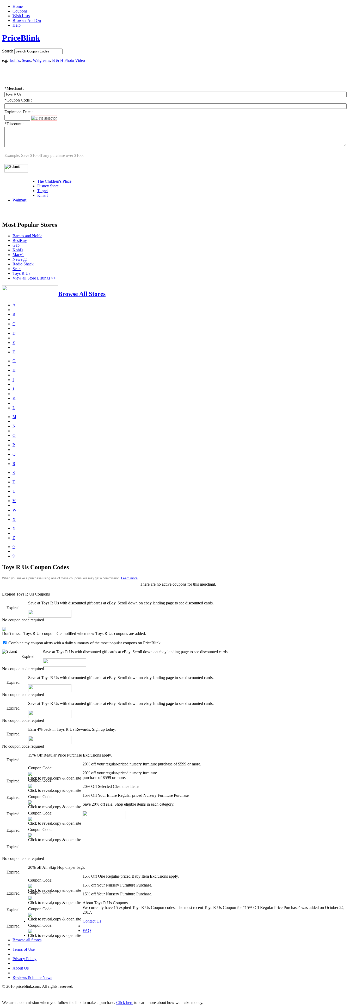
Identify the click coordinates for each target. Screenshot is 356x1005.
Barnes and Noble (27, 236)
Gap (16, 245)
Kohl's (18, 250)
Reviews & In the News (32, 977)
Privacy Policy (24, 958)
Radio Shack (23, 264)
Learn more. (129, 578)
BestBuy (20, 240)
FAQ (87, 930)
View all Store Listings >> (34, 278)
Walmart (19, 200)
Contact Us (92, 921)
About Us (21, 968)
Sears (26, 60)
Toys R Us (21, 273)
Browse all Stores (27, 940)
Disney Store (48, 186)
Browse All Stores (82, 293)
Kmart (42, 195)
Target (42, 190)
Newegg (20, 259)
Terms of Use (24, 949)
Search (7, 51)
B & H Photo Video (68, 60)
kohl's (15, 60)
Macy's (18, 254)
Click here (124, 1002)
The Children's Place (54, 181)
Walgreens (41, 60)
